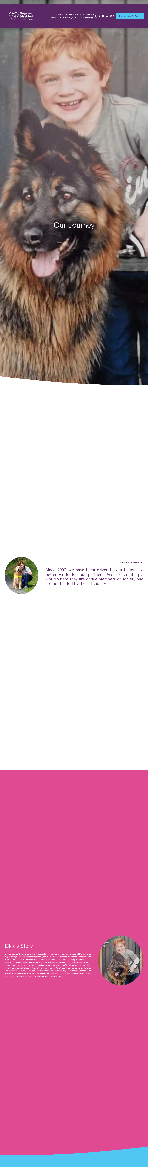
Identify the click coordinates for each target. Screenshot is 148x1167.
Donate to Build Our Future (129, 16)
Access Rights (68, 17)
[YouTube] (103, 16)
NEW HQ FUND (91, 17)
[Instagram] (99, 16)
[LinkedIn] (106, 16)
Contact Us (79, 17)
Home (55, 14)
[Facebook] (95, 16)
